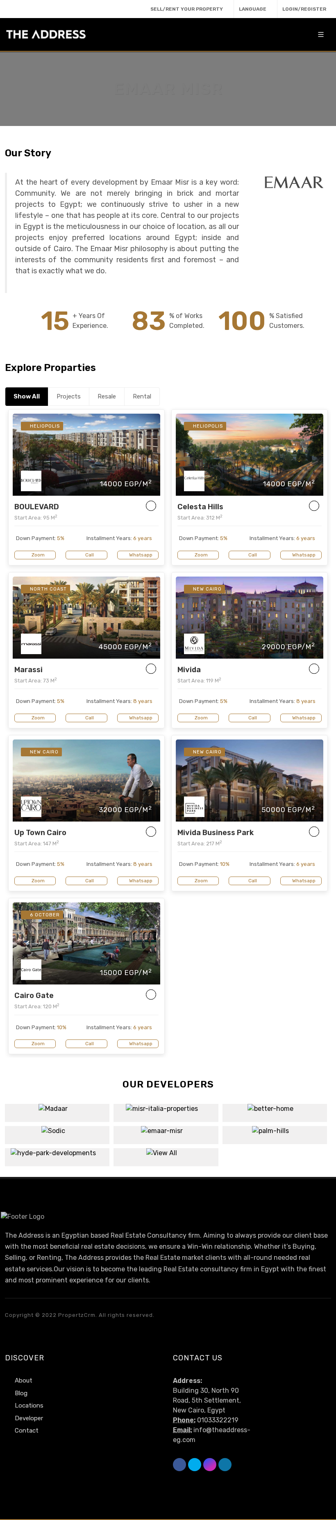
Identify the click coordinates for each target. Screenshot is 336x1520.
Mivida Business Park (215, 832)
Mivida (189, 669)
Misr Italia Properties (166, 1108)
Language (252, 9)
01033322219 (217, 1420)
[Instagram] (41, 8)
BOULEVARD (36, 506)
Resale (107, 396)
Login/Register (304, 9)
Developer (29, 1418)
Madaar (57, 1108)
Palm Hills (274, 1130)
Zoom (37, 555)
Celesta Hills (200, 506)
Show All (27, 396)
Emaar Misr (166, 1130)
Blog (21, 1393)
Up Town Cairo (40, 832)
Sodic (57, 1130)
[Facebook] (11, 8)
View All (166, 1157)
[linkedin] (57, 8)
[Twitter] (26, 8)
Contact (27, 1430)
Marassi (28, 669)
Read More (57, 1119)
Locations (29, 1405)
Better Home (274, 1108)
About (23, 1380)
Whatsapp (140, 555)
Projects (69, 396)
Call (89, 555)
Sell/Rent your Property (186, 9)
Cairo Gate (34, 995)
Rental (142, 396)
